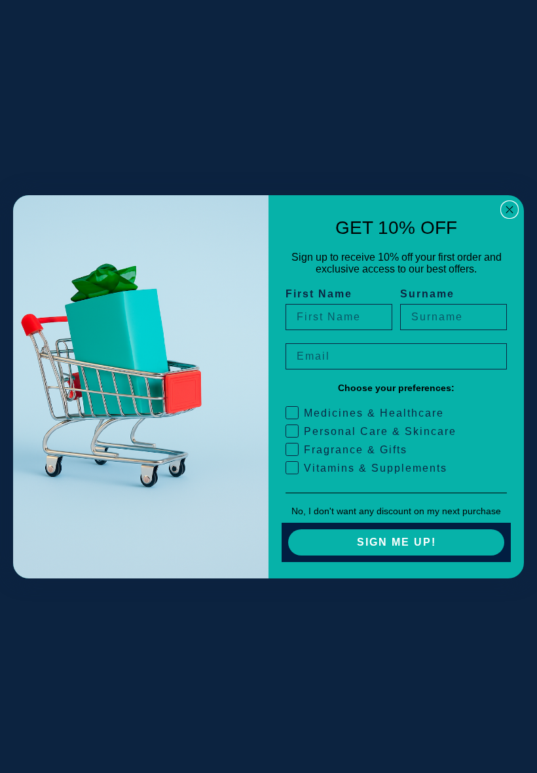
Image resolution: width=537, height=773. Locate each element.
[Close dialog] (509, 209)
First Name (319, 293)
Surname (427, 293)
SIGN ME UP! (396, 542)
